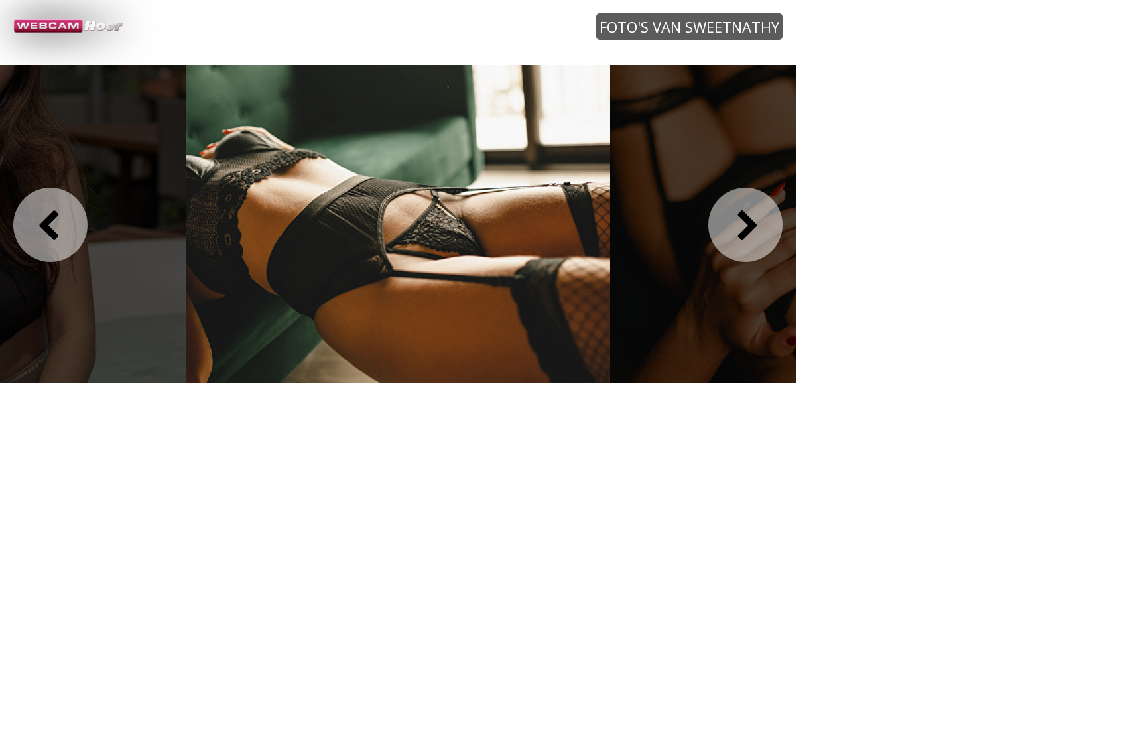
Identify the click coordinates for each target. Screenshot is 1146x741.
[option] (398, 223)
